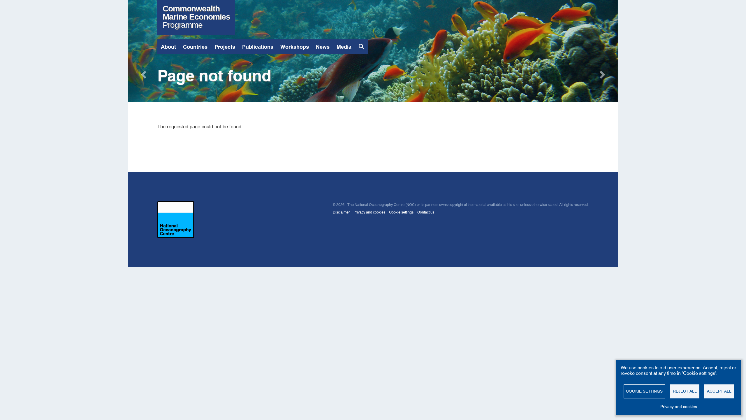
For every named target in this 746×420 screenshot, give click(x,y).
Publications (257, 47)
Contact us (425, 212)
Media (344, 47)
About (168, 47)
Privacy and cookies (369, 212)
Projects (224, 47)
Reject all (685, 391)
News (323, 47)
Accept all (719, 391)
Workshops (294, 47)
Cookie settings (401, 212)
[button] (143, 73)
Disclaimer (341, 212)
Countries (195, 47)
